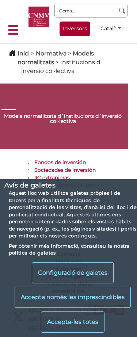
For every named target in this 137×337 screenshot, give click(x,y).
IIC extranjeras (52, 177)
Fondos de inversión (60, 162)
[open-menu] (15, 30)
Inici (24, 53)
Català (108, 28)
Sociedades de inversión (65, 170)
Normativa (51, 53)
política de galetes (32, 253)
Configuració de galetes (72, 272)
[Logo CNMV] (39, 17)
